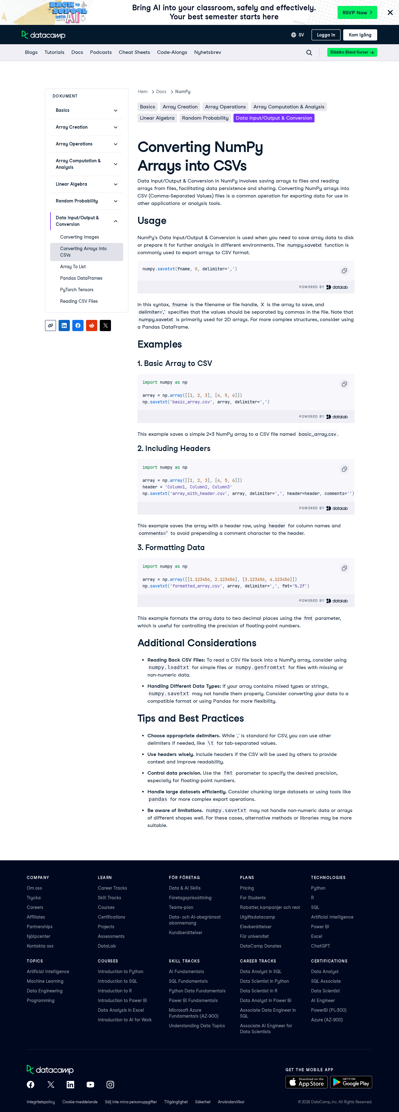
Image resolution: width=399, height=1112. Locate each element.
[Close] (390, 13)
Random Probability (205, 118)
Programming (41, 1000)
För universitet (254, 936)
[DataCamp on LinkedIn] (70, 1085)
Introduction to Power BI (122, 1000)
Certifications (111, 917)
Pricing (247, 888)
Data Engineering (45, 990)
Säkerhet (202, 1102)
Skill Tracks (109, 897)
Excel (316, 936)
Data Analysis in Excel (121, 1010)
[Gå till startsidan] (43, 35)
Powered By (312, 287)
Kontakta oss (40, 945)
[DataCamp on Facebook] (30, 1085)
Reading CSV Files (79, 301)
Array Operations (225, 107)
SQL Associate (326, 981)
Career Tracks (112, 888)
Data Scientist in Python (264, 981)
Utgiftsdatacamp (257, 917)
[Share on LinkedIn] (64, 325)
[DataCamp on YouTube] (90, 1085)
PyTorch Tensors (77, 289)
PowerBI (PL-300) (329, 1010)
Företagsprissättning (190, 897)
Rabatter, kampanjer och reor (270, 907)
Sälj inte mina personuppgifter (131, 1102)
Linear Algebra (157, 118)
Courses (106, 907)
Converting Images (79, 237)
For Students (253, 897)
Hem (142, 91)
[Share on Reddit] (91, 325)
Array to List (73, 266)
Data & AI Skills (185, 888)
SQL (315, 907)
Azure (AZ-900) (327, 1019)
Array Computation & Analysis (288, 107)
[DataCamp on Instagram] (110, 1085)
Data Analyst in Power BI (265, 1000)
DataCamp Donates (260, 945)
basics (147, 107)
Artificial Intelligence (332, 917)
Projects (106, 926)
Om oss (34, 888)
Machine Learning (45, 981)
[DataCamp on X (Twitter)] (50, 1085)
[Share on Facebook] (78, 325)
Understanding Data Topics (197, 1025)
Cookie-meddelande (80, 1102)
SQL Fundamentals (188, 981)
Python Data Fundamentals (197, 990)
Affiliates (36, 917)
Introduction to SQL (117, 981)
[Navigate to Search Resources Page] (309, 52)
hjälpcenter (38, 936)
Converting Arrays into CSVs (83, 252)
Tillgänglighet (176, 1102)
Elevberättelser (256, 926)
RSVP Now (355, 13)
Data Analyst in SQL (260, 971)
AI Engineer (323, 1000)
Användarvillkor (231, 1102)
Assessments (111, 936)
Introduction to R (115, 990)
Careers (35, 907)
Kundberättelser (185, 932)
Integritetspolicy (41, 1102)
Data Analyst (325, 971)
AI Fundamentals (186, 971)
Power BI (320, 926)
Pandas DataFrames (81, 278)
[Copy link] (50, 325)
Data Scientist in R (258, 990)
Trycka (34, 897)
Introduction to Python (120, 971)
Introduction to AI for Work (125, 1019)
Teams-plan (181, 907)
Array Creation (180, 107)
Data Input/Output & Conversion (274, 118)
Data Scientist (325, 990)
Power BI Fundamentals (193, 1000)
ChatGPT (320, 945)
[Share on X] (105, 325)
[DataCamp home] (70, 1070)
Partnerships (40, 926)
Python (318, 888)
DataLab (107, 945)
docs (161, 91)
